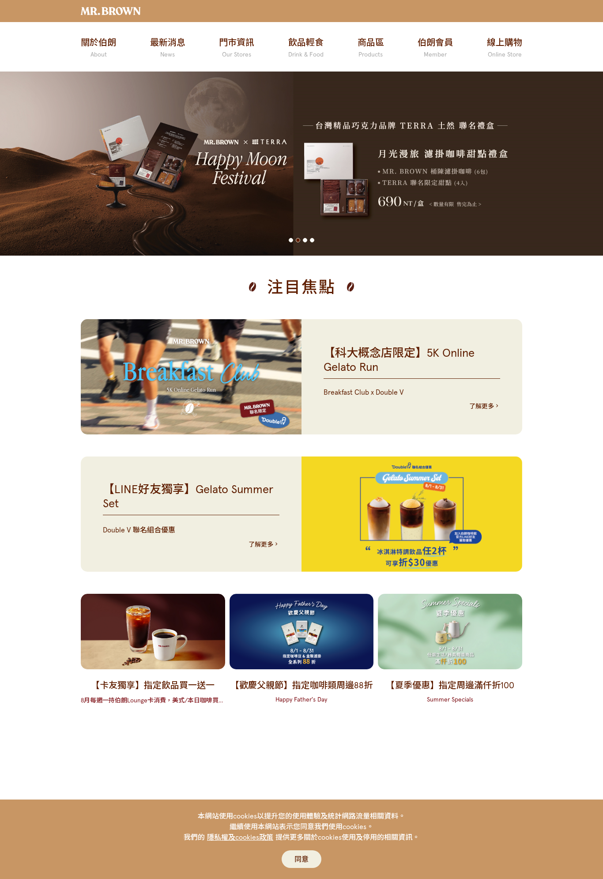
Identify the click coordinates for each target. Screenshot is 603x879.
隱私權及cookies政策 (240, 837)
